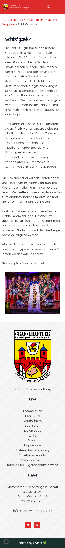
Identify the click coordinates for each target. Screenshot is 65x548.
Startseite (9, 19)
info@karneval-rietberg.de (32, 510)
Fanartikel (32, 416)
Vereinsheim (32, 420)
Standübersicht (32, 460)
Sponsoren (32, 425)
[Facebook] (28, 525)
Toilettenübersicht (32, 455)
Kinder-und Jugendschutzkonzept (32, 465)
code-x (37, 543)
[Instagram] (37, 525)
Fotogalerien (32, 411)
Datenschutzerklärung (32, 450)
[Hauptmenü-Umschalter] (58, 7)
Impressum (32, 445)
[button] (48, 7)
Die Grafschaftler (31, 19)
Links (32, 435)
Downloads (32, 430)
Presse (32, 440)
